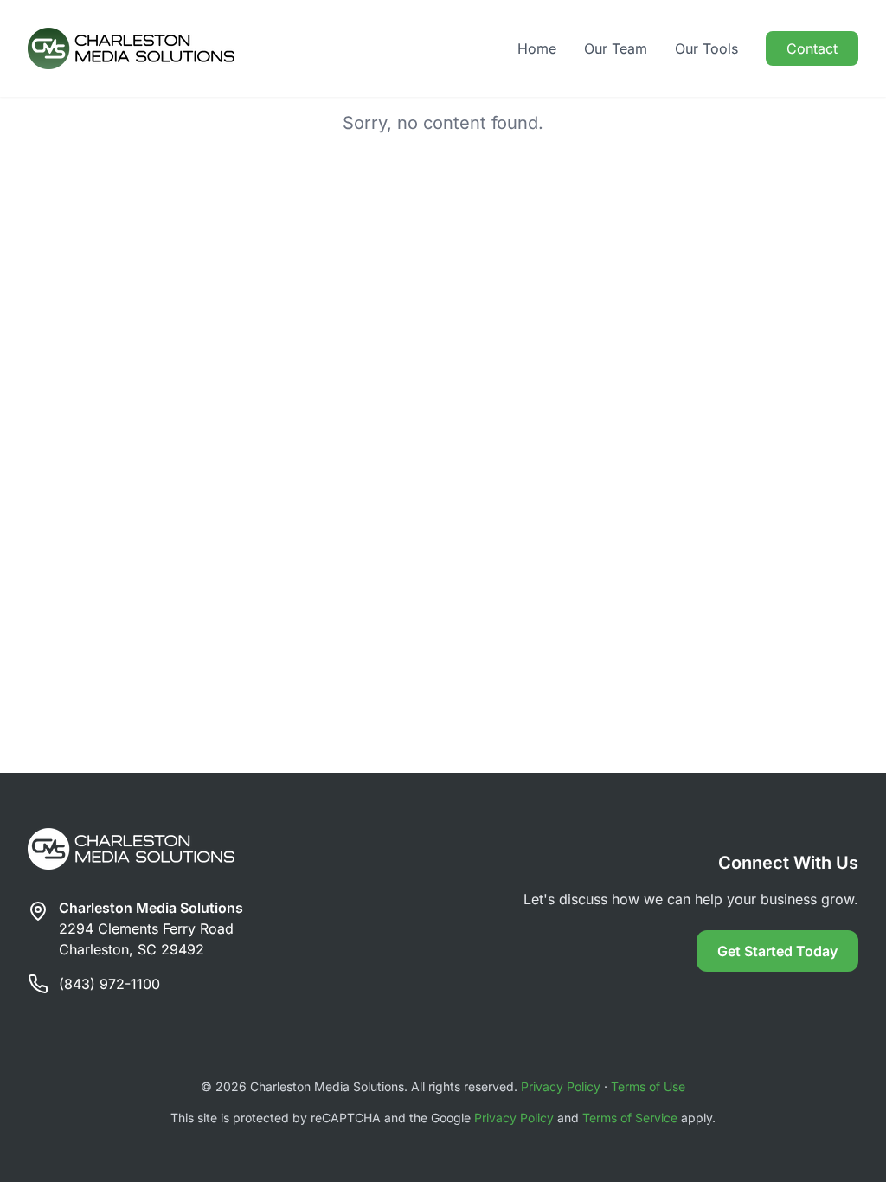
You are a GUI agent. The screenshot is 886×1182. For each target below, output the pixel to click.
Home (536, 48)
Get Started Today (777, 951)
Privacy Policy (560, 1086)
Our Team (615, 48)
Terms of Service (629, 1117)
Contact (812, 48)
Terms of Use (648, 1086)
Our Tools (706, 48)
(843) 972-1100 (109, 983)
